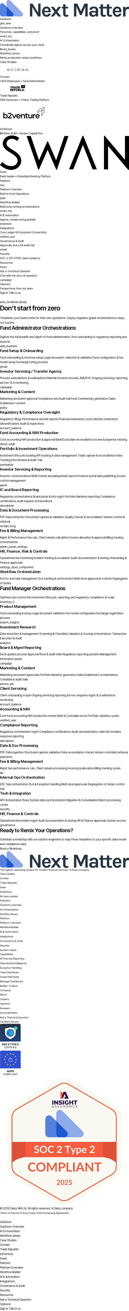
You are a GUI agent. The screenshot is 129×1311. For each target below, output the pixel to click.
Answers (5, 1008)
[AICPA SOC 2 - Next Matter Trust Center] (64, 1037)
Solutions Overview (12, 1226)
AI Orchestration (9, 909)
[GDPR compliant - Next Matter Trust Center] (64, 1064)
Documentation (8, 1012)
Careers (4, 999)
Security (4, 945)
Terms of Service (10, 1213)
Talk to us (15, 293)
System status (8, 950)
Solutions (5, 19)
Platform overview (10, 922)
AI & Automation (9, 931)
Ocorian (4, 878)
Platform (5, 180)
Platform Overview (11, 1267)
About (3, 994)
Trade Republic (8, 882)
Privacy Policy (28, 1213)
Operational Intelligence (13, 963)
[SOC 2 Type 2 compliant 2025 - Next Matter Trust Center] (64, 1141)
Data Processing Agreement (53, 1213)
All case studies (9, 896)
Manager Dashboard (11, 981)
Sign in (4, 293)
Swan (3, 887)
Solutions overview (11, 904)
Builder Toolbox (9, 985)
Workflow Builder (9, 927)
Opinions (5, 1003)
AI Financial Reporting (12, 958)
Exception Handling (11, 967)
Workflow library (9, 914)
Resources (6, 262)
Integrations (6, 936)
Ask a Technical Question (14, 1017)
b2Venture (6, 891)
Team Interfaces (9, 972)
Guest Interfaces (9, 976)
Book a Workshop (11, 848)
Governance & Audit (11, 941)
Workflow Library (10, 1235)
